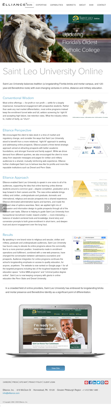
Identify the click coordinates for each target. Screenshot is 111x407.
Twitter (98, 382)
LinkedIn (94, 382)
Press (15, 382)
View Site (56, 368)
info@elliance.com (11, 393)
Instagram (102, 382)
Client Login (49, 382)
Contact (101, 4)
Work (29, 4)
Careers (7, 382)
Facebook (90, 382)
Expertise (41, 4)
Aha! (91, 4)
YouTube (106, 382)
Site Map (23, 382)
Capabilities (56, 4)
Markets (71, 4)
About (82, 4)
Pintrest (86, 382)
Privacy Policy (35, 382)
